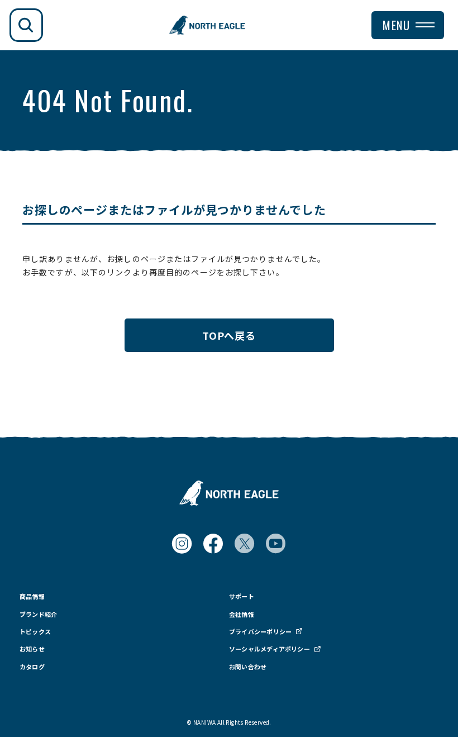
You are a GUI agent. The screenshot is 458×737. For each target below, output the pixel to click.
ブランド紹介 (38, 614)
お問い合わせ (247, 667)
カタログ (32, 667)
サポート (241, 596)
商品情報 (32, 596)
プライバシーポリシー (260, 631)
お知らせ (32, 649)
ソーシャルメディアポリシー (269, 649)
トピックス (35, 631)
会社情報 (241, 614)
